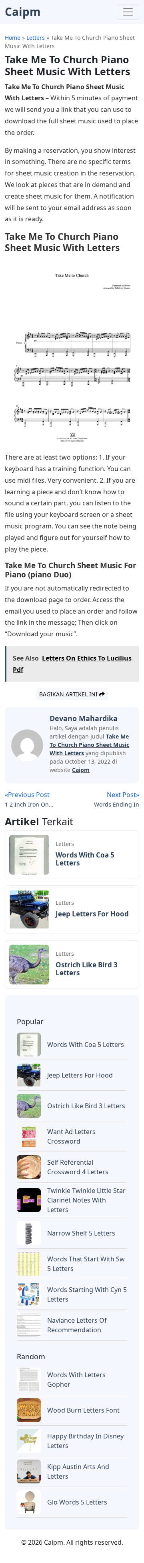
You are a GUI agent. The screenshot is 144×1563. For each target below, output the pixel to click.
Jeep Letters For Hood (92, 913)
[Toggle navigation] (128, 12)
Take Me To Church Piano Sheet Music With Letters (89, 745)
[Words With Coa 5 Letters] (29, 854)
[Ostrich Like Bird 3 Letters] (29, 964)
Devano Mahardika (84, 718)
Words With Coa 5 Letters (85, 858)
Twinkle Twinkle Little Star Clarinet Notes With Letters (86, 1200)
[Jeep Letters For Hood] (29, 909)
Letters (65, 844)
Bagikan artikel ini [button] (69, 694)
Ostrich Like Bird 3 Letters (87, 968)
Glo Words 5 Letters (77, 1502)
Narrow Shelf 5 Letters (81, 1233)
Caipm (81, 770)
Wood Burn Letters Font (83, 1410)
